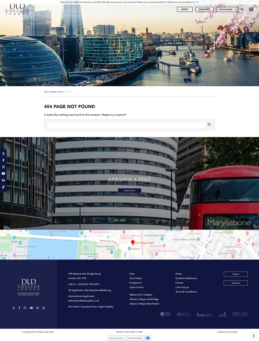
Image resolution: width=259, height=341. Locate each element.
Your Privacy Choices (134, 338)
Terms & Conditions (186, 291)
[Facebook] (19, 308)
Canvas (179, 282)
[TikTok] (43, 308)
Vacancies (236, 283)
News (179, 273)
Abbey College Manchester (144, 303)
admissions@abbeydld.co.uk (83, 300)
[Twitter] (13, 308)
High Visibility (105, 306)
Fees (132, 273)
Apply (185, 9)
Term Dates (136, 278)
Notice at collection (116, 338)
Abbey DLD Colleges (141, 294)
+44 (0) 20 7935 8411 (88, 284)
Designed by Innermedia (227, 332)
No (197, 2)
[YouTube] (31, 308)
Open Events (137, 287)
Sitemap (119, 332)
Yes (193, 2)
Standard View (89, 306)
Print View (73, 306)
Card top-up (182, 287)
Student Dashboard (186, 278)
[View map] (129, 245)
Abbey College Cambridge (144, 299)
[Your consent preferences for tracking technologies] (254, 336)
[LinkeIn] (37, 308)
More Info (129, 190)
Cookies (139, 332)
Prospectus (136, 282)
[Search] (242, 9)
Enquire (204, 9)
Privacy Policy (129, 332)
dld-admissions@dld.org (98, 290)
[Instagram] (25, 308)
